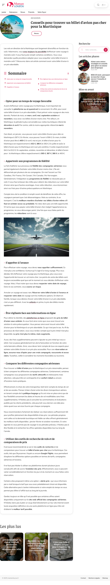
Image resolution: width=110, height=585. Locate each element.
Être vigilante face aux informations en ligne (54, 79)
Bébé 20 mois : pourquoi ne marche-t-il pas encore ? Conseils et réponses (100, 78)
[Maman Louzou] (15, 5)
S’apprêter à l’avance (13, 87)
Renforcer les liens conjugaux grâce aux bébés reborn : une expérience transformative (36, 545)
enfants (32, 302)
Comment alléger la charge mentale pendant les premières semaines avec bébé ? (11, 545)
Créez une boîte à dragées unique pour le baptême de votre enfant (61, 545)
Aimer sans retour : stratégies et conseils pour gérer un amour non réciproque (99, 64)
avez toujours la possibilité (34, 51)
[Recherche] (98, 5)
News (36, 33)
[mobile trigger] (4, 5)
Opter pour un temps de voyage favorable (19, 79)
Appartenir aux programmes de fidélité (19, 83)
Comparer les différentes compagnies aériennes (51, 84)
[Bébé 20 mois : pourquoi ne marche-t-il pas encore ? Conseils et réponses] (83, 78)
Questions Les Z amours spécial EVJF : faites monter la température (94, 101)
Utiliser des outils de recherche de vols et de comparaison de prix (53, 90)
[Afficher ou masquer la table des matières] (47, 73)
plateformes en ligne (35, 318)
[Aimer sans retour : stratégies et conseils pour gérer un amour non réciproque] (83, 65)
